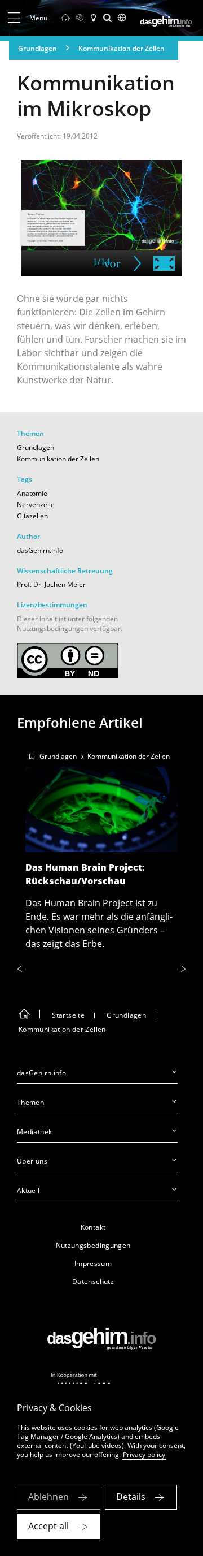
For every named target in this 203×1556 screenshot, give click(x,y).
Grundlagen (37, 48)
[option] (101, 847)
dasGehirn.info (40, 550)
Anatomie (32, 493)
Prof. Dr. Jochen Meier (51, 584)
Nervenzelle (36, 504)
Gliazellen (32, 516)
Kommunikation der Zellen (121, 48)
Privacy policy (144, 1454)
